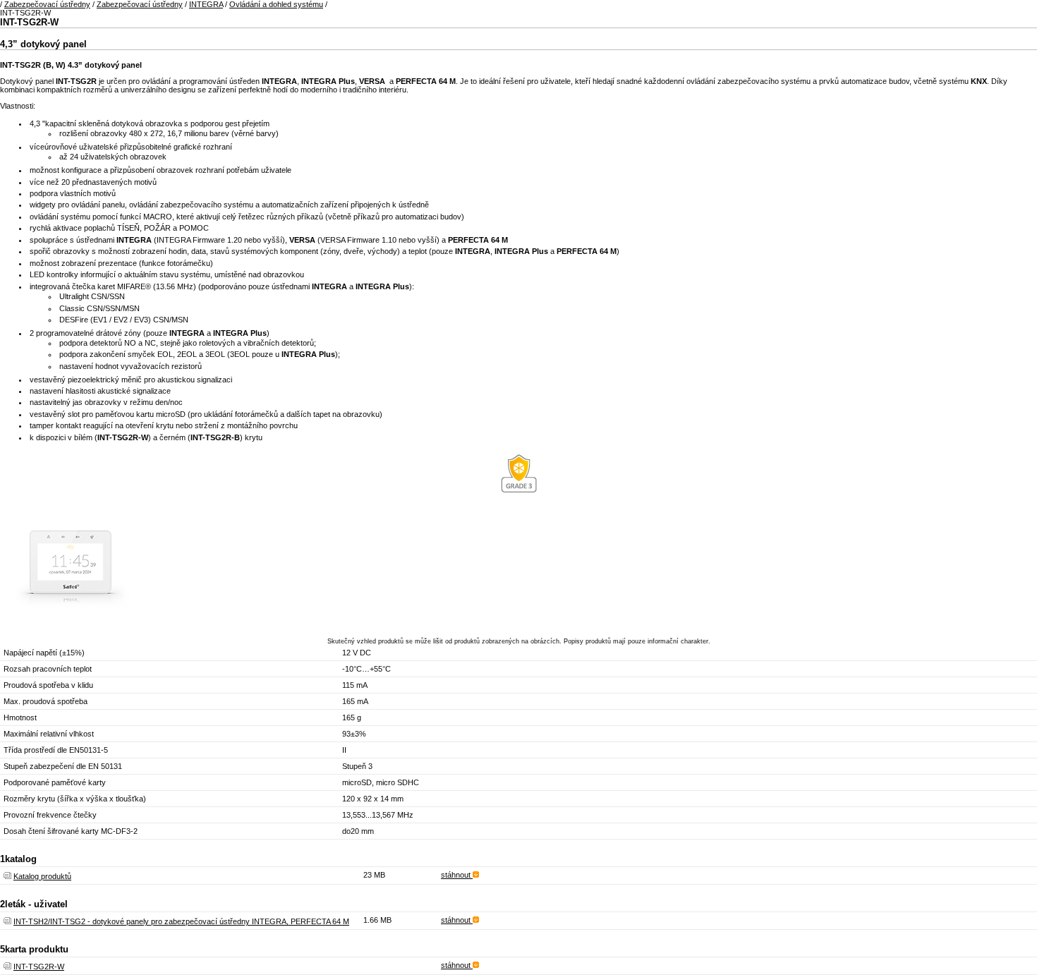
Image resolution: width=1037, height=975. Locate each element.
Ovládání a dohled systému (276, 4)
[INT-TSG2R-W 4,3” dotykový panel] (70, 621)
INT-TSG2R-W (38, 966)
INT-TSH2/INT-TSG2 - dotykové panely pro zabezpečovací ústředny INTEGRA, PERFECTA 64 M (181, 921)
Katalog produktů (42, 876)
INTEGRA (206, 4)
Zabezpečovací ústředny (47, 4)
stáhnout (457, 875)
